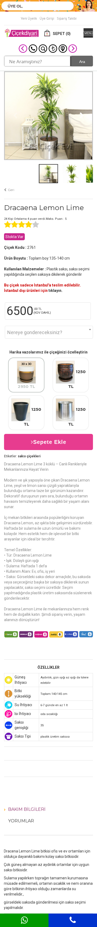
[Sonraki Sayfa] (72, 48)
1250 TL (77, 379)
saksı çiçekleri (29, 456)
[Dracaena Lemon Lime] (48, 115)
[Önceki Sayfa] (23, 48)
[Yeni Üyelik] (48, 5)
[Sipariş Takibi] (43, 48)
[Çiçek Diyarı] (21, 32)
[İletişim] (62, 48)
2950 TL (26, 386)
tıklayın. (55, 290)
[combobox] (49, 332)
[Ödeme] (52, 48)
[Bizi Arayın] (33, 48)
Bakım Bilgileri (27, 809)
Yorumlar (21, 820)
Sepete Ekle (49, 442)
